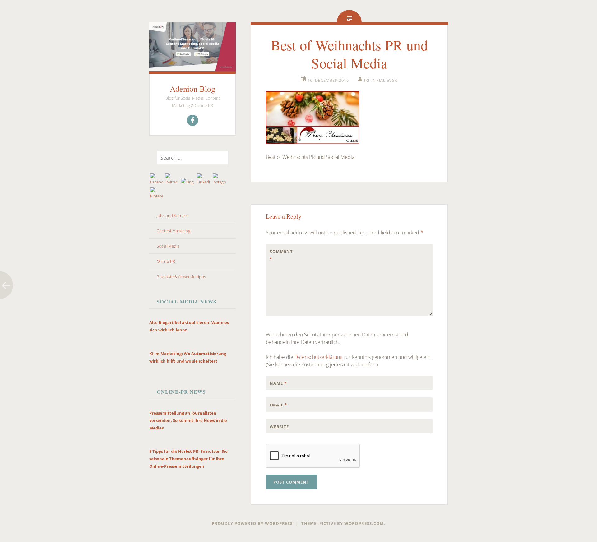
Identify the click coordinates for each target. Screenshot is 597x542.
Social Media (168, 246)
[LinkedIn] (203, 179)
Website (279, 426)
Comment (281, 255)
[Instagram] (219, 179)
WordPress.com (364, 523)
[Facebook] (157, 179)
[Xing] (187, 182)
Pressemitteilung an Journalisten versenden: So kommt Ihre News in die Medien (188, 420)
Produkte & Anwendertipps (181, 276)
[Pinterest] (157, 193)
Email (278, 405)
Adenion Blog (192, 88)
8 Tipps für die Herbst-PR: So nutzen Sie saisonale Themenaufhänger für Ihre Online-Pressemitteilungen (188, 458)
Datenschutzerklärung (318, 357)
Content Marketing (173, 231)
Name (278, 383)
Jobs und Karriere (172, 215)
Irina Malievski (381, 80)
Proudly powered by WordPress (252, 523)
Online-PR (166, 261)
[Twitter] (171, 179)
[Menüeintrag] (192, 120)
